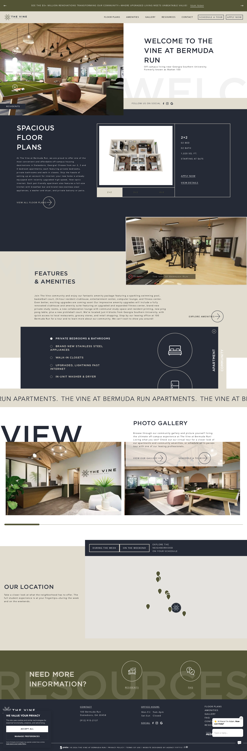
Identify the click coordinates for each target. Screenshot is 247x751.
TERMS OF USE (133, 748)
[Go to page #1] (14, 60)
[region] (123, 478)
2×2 (184, 137)
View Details (189, 182)
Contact (187, 17)
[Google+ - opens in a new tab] (172, 103)
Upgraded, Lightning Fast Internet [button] (75, 367)
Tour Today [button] (197, 6)
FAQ (207, 717)
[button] (110, 192)
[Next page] (242, 6)
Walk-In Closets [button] (69, 357)
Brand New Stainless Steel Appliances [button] (76, 348)
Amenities (132, 17)
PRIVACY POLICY (116, 748)
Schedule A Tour (211, 17)
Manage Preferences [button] (27, 736)
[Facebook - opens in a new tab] (163, 103)
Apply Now (188, 176)
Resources (168, 17)
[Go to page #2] (14, 66)
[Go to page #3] (14, 72)
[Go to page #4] (14, 78)
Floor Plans (112, 17)
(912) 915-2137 (89, 720)
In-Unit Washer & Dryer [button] (75, 376)
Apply (231, 17)
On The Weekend (134, 548)
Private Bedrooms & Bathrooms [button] (82, 338)
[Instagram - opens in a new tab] (167, 103)
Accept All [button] (27, 729)
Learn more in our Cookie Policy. (16, 744)
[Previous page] (5, 6)
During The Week (104, 548)
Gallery (150, 17)
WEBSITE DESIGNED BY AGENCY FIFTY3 (162, 748)
